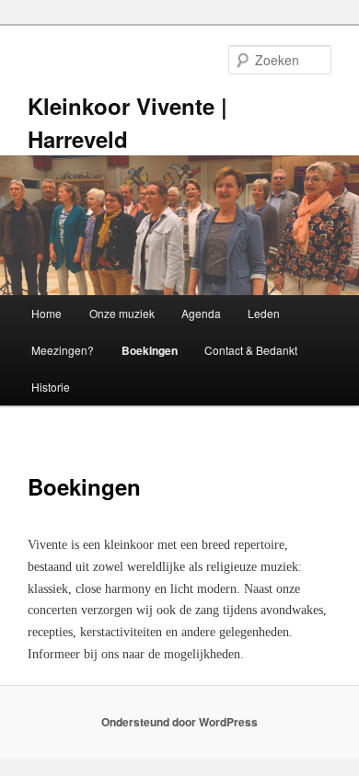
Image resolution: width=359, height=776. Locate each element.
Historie (50, 386)
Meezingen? (62, 350)
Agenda (201, 313)
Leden (264, 313)
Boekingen (150, 350)
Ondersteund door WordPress (179, 721)
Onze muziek (122, 313)
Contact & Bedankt (250, 350)
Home (46, 313)
